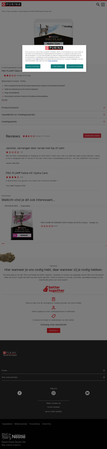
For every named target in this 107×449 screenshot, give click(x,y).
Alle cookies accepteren (75, 66)
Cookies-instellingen (32, 66)
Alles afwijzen (58, 66)
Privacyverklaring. (53, 61)
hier (37, 59)
